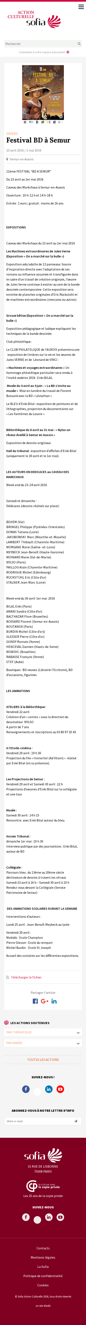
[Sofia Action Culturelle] (33, 29)
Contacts (43, 1248)
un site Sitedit (43, 1305)
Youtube (60, 1089)
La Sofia (43, 1266)
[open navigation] (81, 6)
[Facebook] (35, 1001)
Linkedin (49, 1089)
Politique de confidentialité (43, 1276)
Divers (12, 133)
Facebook (26, 1089)
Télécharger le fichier (26, 977)
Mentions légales (43, 1257)
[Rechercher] (75, 43)
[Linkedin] (54, 1001)
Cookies (43, 1285)
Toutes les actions (43, 1059)
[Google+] (44, 1001)
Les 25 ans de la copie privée (43, 1196)
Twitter (37, 1092)
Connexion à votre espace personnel (42, 52)
